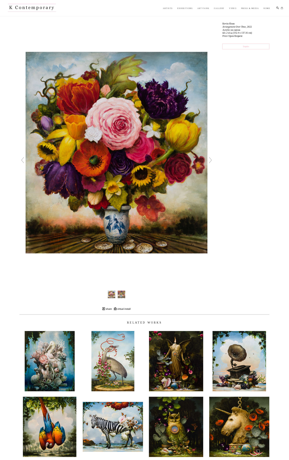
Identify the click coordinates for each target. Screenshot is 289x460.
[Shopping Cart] (282, 8)
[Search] (277, 8)
